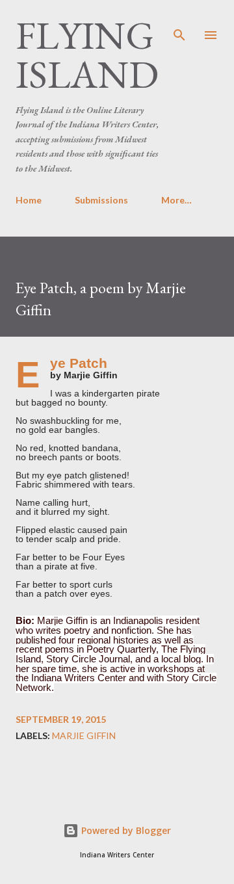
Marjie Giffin (84, 735)
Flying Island (87, 54)
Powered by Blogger (125, 830)
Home (29, 199)
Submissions (101, 199)
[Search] (179, 23)
